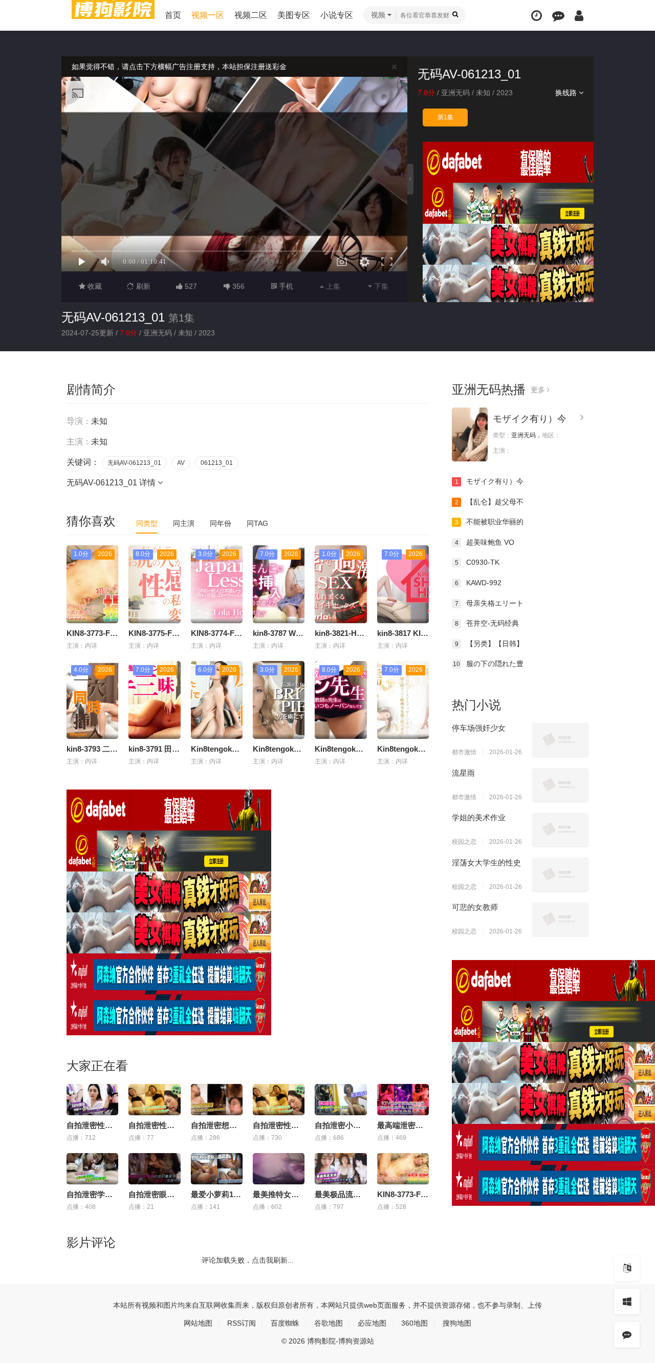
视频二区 (250, 15)
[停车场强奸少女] (560, 740)
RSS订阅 (241, 1323)
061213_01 (217, 462)
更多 (539, 390)
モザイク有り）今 (529, 419)
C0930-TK (477, 562)
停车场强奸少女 (479, 727)
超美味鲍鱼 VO (485, 542)
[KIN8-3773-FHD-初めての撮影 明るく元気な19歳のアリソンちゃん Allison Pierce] (403, 1168)
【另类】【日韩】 (489, 644)
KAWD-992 (478, 583)
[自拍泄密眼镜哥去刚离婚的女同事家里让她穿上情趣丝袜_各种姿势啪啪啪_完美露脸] (154, 1168)
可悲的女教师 (475, 907)
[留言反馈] (558, 15)
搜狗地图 (457, 1323)
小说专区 (336, 15)
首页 (173, 15)
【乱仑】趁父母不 (489, 502)
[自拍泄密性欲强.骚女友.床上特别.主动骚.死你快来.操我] (154, 1099)
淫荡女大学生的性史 (486, 862)
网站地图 (198, 1323)
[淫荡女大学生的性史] (560, 874)
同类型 (147, 523)
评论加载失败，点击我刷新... (248, 1260)
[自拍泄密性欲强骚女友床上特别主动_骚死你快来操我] (278, 1099)
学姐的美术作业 (479, 817)
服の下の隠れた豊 (488, 663)
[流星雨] (560, 785)
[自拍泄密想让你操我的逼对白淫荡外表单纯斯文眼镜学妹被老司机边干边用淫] (217, 1099)
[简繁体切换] (627, 1268)
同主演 (183, 523)
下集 (380, 286)
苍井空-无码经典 (487, 623)
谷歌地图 (328, 1323)
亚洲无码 (455, 93)
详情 (148, 482)
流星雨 (463, 773)
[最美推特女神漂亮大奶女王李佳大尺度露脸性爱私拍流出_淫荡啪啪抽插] (278, 1168)
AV (181, 462)
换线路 (567, 93)
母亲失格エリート (489, 603)
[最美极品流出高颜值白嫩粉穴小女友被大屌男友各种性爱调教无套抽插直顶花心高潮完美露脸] (340, 1168)
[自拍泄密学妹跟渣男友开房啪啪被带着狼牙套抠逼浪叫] (92, 1168)
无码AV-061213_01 (113, 317)
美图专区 (293, 15)
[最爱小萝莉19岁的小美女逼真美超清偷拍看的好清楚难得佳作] (217, 1168)
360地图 (414, 1323)
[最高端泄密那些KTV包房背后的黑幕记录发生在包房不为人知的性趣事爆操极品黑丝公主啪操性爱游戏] (403, 1099)
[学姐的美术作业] (560, 829)
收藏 (93, 286)
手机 (285, 286)
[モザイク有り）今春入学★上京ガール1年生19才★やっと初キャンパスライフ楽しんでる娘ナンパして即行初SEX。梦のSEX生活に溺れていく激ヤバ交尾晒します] (470, 434)
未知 (483, 93)
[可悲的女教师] (560, 919)
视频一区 (207, 15)
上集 (332, 286)
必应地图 (372, 1323)
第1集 (445, 117)
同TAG (257, 523)
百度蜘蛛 (285, 1323)
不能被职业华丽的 (489, 522)
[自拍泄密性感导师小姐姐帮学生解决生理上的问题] (92, 1099)
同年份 (220, 523)
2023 (504, 93)
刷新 (142, 286)
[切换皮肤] (627, 1301)
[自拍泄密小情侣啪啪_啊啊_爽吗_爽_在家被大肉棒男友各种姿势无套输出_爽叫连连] (340, 1099)
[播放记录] (536, 15)
